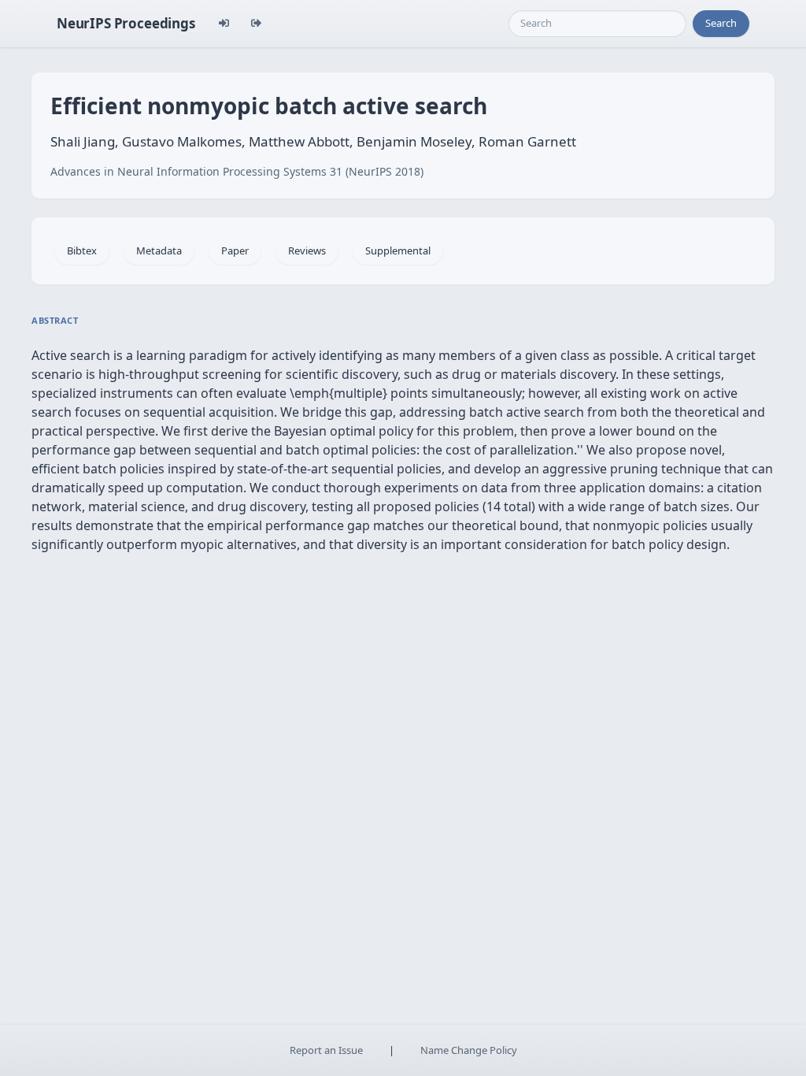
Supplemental (398, 250)
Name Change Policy (468, 1050)
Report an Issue (326, 1050)
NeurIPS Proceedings (126, 23)
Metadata (159, 250)
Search (721, 23)
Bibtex (82, 250)
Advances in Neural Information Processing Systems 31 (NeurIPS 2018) (236, 171)
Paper (235, 250)
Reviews (307, 250)
